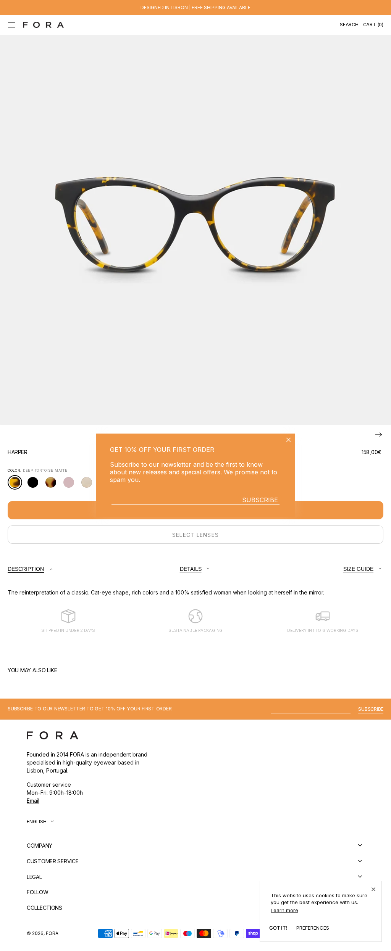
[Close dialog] (288, 440)
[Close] (373, 889)
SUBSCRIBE (260, 500)
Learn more (284, 910)
